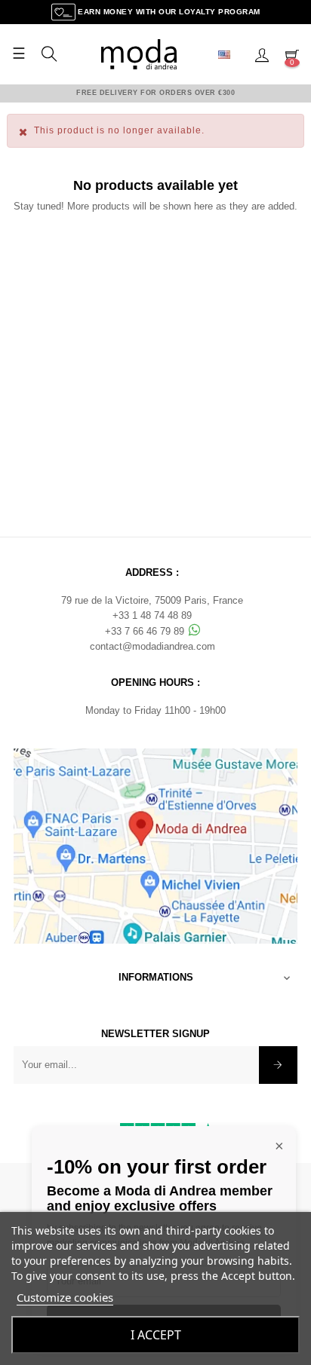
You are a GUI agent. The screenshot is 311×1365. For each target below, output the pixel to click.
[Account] (262, 54)
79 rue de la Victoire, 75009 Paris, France (152, 600)
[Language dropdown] (230, 54)
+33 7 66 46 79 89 (146, 631)
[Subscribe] (278, 1065)
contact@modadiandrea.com (152, 646)
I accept (156, 1335)
